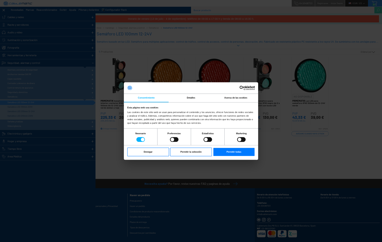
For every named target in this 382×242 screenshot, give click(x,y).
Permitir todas (234, 152)
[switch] (174, 139)
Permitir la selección (191, 152)
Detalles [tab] (191, 98)
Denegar (148, 152)
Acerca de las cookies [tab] (235, 98)
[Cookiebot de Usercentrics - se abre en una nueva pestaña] (242, 88)
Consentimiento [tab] (146, 98)
